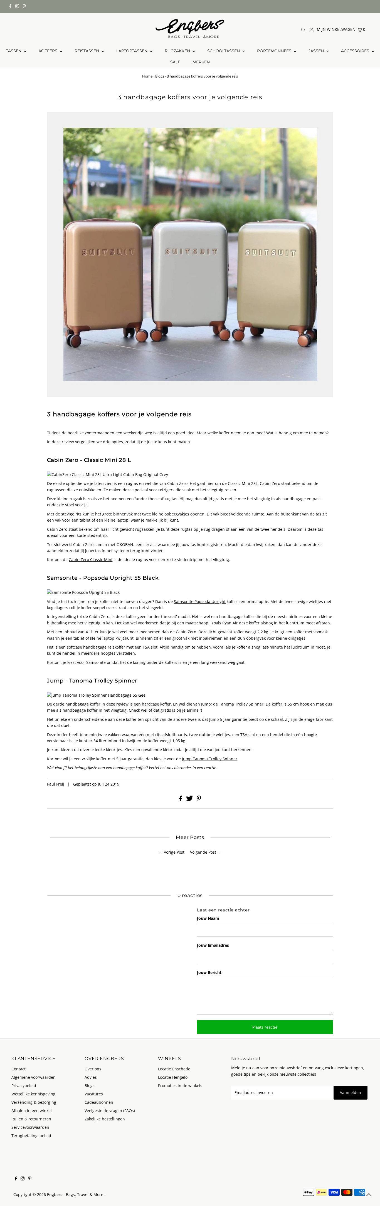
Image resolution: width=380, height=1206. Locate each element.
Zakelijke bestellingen (105, 1119)
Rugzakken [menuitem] (178, 50)
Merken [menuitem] (201, 61)
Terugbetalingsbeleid (31, 1135)
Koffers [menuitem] (48, 50)
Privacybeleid (23, 1085)
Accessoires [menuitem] (355, 50)
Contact (18, 1069)
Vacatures (94, 1094)
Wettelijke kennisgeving (33, 1094)
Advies (91, 1077)
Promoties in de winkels (180, 1085)
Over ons (93, 1069)
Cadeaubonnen (99, 1102)
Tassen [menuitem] (14, 50)
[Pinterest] (24, 6)
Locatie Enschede (174, 1069)
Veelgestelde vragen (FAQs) (110, 1110)
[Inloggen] (312, 29)
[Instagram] (17, 6)
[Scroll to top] (368, 1194)
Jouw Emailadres (213, 945)
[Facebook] (10, 6)
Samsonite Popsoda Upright (200, 601)
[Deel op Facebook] (181, 799)
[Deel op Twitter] (190, 799)
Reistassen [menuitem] (87, 50)
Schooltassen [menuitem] (224, 50)
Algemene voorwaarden (33, 1077)
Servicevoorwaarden (30, 1127)
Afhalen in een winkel (31, 1110)
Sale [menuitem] (175, 61)
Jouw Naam (208, 918)
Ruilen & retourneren (31, 1119)
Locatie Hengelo (172, 1077)
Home (147, 76)
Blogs (159, 76)
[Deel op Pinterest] (199, 799)
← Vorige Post (171, 852)
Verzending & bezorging (33, 1102)
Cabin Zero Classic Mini (90, 559)
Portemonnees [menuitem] (274, 50)
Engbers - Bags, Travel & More (75, 1194)
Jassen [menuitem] (317, 50)
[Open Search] (303, 29)
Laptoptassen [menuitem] (132, 50)
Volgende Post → (205, 852)
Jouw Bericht (209, 972)
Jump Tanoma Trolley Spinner (209, 758)
